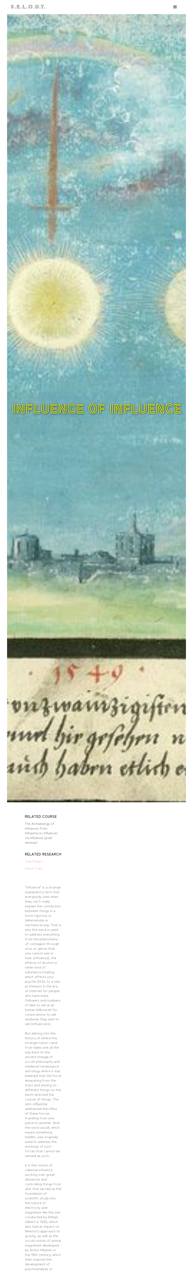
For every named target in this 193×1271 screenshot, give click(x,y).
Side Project (34, 861)
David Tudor (34, 868)
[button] (175, 7)
